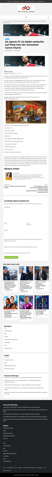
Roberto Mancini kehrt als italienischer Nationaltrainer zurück (40, 284)
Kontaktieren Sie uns (16, 1)
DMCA (23, 1)
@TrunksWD (27, 165)
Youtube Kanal (33, 163)
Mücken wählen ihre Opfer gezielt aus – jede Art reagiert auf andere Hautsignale (22, 385)
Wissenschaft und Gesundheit (11, 339)
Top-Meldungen (8, 331)
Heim (5, 328)
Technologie (7, 342)
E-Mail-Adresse (29, 223)
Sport (5, 345)
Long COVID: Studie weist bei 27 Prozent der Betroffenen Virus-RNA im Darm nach (22, 377)
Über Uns (9, 1)
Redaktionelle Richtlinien (30, 1)
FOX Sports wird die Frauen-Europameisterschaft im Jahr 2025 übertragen (11, 313)
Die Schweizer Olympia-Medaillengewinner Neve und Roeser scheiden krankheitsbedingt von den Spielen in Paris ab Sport (37, 188)
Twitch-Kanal (42, 163)
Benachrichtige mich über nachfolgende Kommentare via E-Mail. (20, 247)
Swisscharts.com (42, 76)
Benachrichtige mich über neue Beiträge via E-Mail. (17, 253)
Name (5, 223)
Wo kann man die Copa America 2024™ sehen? (40, 312)
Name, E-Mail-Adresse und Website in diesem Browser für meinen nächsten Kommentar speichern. (23, 240)
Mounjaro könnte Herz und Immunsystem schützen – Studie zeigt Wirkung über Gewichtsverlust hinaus (22, 381)
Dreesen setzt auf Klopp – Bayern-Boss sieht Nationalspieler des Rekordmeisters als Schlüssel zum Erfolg (26, 285)
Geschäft (6, 336)
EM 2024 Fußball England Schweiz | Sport (15, 186)
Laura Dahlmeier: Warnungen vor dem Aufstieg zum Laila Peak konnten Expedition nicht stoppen (10, 285)
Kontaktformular (8, 348)
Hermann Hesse (8, 289)
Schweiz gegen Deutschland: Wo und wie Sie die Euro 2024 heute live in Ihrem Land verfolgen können (26, 314)
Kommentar (7, 207)
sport (7, 38)
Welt (5, 333)
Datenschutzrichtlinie (40, 1)
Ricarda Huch (10, 50)
